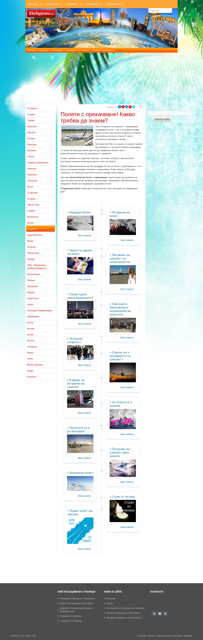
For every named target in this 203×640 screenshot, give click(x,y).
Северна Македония (38, 162)
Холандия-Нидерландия (39, 310)
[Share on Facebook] (119, 106)
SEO (168, 635)
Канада (31, 258)
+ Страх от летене (122, 496)
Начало (33, 4)
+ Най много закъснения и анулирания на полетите (120, 309)
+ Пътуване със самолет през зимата (120, 452)
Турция (31, 120)
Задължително (34, 234)
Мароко (31, 292)
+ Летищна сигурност (74, 340)
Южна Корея (33, 274)
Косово (30, 328)
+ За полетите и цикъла (121, 404)
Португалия (33, 252)
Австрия (31, 132)
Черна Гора (33, 204)
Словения (32, 192)
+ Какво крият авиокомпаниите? (80, 296)
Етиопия (31, 376)
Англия (30, 156)
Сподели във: (112, 107)
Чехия (30, 304)
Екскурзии (113, 4)
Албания (31, 168)
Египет (30, 222)
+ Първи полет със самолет (80, 512)
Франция (31, 126)
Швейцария (33, 316)
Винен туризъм (35, 364)
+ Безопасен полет (80, 473)
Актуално (32, 228)
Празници (92, 4)
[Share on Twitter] (133, 106)
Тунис (30, 358)
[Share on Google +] (123, 106)
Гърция (31, 114)
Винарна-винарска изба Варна (123, 612)
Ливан (30, 370)
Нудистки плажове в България (76, 603)
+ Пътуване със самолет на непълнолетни (120, 258)
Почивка (72, 4)
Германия (32, 174)
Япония (31, 280)
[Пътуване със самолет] (140, 106)
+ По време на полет (120, 214)
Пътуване (52, 4)
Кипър (30, 322)
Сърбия (31, 210)
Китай (30, 334)
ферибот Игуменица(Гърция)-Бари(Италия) (76, 610)
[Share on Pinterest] (130, 106)
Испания (31, 150)
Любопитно (33, 216)
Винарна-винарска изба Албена (123, 617)
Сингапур (32, 180)
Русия (30, 186)
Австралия (32, 286)
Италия (31, 138)
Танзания (32, 346)
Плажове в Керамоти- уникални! (77, 598)
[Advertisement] (101, 76)
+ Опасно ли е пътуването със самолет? (120, 355)
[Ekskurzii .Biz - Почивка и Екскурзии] (41, 13)
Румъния (31, 144)
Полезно (31, 246)
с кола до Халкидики (71, 620)
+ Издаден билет (79, 212)
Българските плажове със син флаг (125, 608)
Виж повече (84, 235)
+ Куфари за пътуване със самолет (76, 383)
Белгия (30, 340)
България (32, 108)
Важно (30, 240)
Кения (30, 352)
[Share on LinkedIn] (126, 106)
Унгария (31, 198)
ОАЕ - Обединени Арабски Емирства (36, 266)
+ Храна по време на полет (79, 252)
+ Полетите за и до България (78, 429)
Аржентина (33, 298)
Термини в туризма (70, 615)
